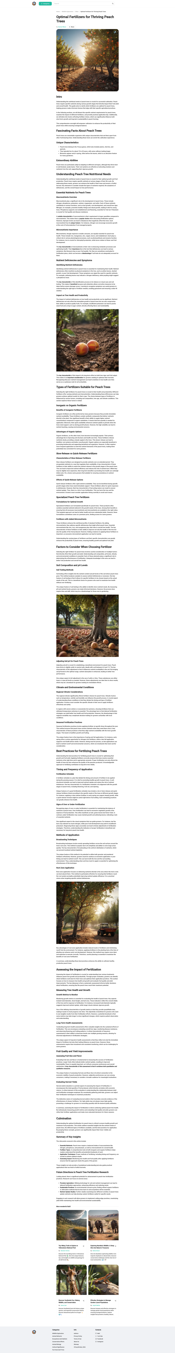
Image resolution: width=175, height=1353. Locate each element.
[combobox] (83, 4)
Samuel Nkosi (62, 27)
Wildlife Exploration (67, 11)
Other (76, 11)
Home (58, 11)
